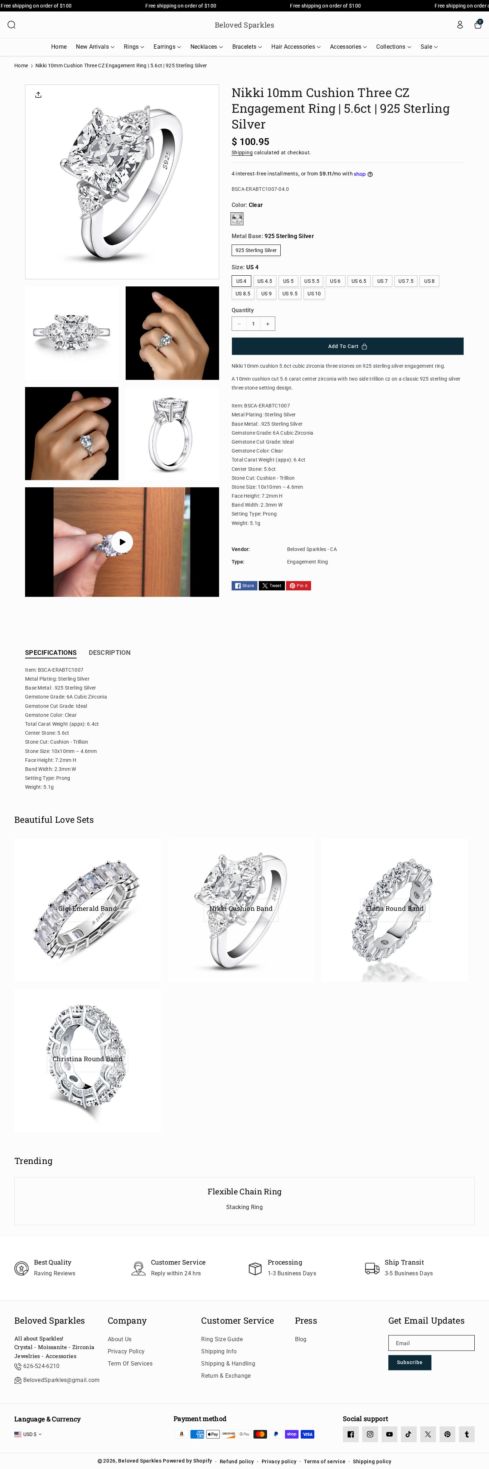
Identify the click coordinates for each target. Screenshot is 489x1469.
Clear (237, 218)
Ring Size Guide (222, 1339)
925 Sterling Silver (256, 250)
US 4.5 (264, 281)
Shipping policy (372, 1461)
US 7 (382, 281)
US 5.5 (311, 281)
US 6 (335, 281)
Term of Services (130, 1363)
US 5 (288, 281)
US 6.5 (359, 281)
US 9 (266, 294)
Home (21, 65)
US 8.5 (243, 294)
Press (306, 1320)
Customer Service (237, 1320)
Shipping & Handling (228, 1363)
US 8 (429, 281)
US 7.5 (405, 281)
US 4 (241, 281)
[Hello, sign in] (460, 25)
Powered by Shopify (187, 1461)
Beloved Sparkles (49, 1320)
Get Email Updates (426, 1320)
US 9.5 (289, 294)
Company (127, 1320)
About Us (119, 1339)
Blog (301, 1339)
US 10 (314, 294)
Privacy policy (279, 1461)
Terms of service (324, 1461)
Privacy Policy (126, 1351)
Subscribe (410, 1362)
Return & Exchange (226, 1375)
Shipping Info (219, 1351)
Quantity (243, 310)
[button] (11, 25)
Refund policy (237, 1461)
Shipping (242, 153)
